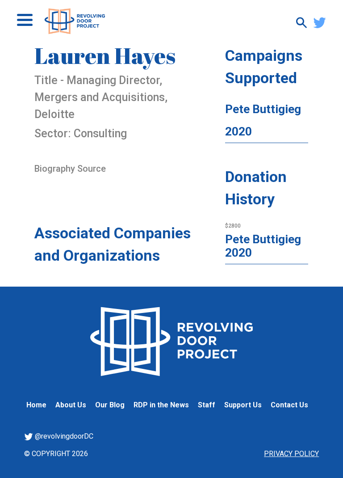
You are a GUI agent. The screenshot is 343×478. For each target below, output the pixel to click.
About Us (70, 405)
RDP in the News (161, 405)
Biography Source (70, 168)
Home (36, 405)
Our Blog (110, 405)
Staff (206, 405)
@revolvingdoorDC (63, 436)
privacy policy (291, 453)
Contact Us (289, 405)
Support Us (243, 405)
